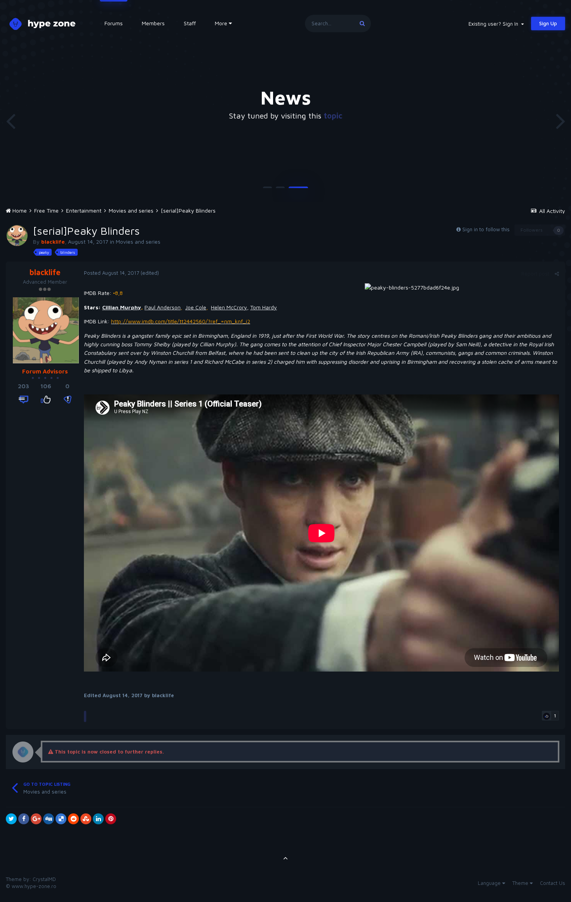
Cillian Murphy (121, 307)
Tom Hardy (263, 307)
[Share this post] (557, 273)
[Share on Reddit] (73, 818)
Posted (111, 273)
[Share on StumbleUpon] (85, 818)
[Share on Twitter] (11, 818)
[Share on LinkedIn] (98, 818)
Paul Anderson (162, 307)
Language (490, 883)
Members (153, 23)
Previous (10, 120)
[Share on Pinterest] (110, 818)
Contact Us (552, 883)
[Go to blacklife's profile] (17, 235)
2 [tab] (280, 190)
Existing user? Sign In (494, 24)
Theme (521, 883)
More (221, 23)
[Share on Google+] (36, 818)
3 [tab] (298, 190)
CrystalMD (44, 879)
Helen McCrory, (230, 307)
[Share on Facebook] (23, 818)
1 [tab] (267, 190)
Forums (113, 23)
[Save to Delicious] (61, 818)
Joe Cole (195, 307)
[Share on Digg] (48, 818)
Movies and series (138, 241)
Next (560, 120)
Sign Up (548, 23)
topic (333, 115)
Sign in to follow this (486, 229)
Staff (190, 23)
